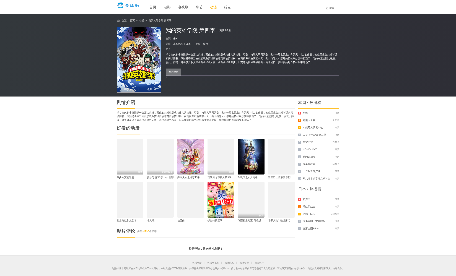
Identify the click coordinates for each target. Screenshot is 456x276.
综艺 (199, 7)
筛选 (227, 7)
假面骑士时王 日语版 (249, 220)
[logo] (128, 5)
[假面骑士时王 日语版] (251, 200)
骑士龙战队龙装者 (127, 220)
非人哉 (150, 220)
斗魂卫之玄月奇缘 (248, 177)
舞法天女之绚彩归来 (188, 177)
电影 (167, 7)
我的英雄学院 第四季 (160, 20)
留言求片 (259, 262)
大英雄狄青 (309, 164)
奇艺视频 (173, 72)
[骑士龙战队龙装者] (130, 200)
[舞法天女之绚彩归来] (190, 157)
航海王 (306, 112)
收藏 (149, 89)
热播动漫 (244, 262)
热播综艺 (229, 262)
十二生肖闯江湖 (311, 171)
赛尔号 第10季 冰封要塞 (160, 177)
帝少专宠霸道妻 (125, 177)
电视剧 (183, 7)
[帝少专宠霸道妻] (130, 157)
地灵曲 (181, 220)
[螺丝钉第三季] (221, 200)
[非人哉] (160, 200)
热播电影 (197, 262)
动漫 (213, 7)
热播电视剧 (213, 262)
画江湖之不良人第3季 (219, 177)
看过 (330, 7)
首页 (152, 7)
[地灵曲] (190, 200)
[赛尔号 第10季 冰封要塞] (160, 157)
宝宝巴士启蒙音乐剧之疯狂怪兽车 (286, 177)
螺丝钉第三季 (215, 220)
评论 (127, 89)
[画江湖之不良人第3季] (221, 157)
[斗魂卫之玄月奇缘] (251, 157)
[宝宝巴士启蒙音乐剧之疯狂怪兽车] (281, 157)
